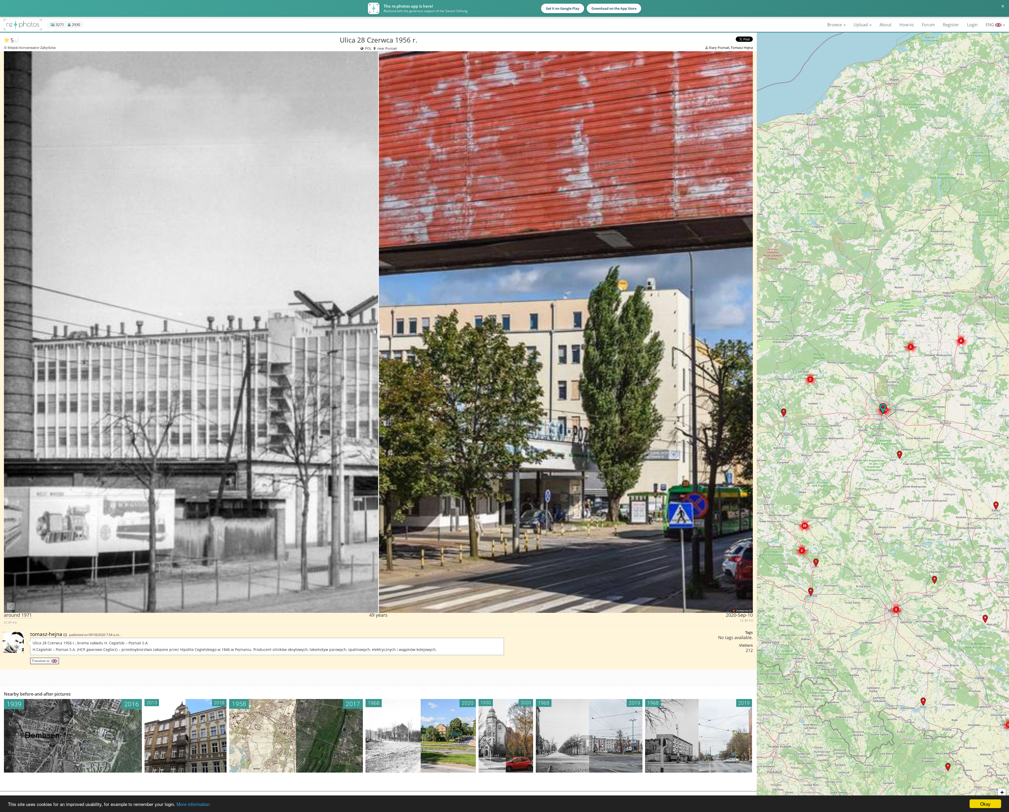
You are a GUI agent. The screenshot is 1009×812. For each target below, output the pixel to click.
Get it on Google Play (562, 8)
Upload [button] (861, 25)
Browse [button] (835, 25)
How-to (906, 25)
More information (193, 804)
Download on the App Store (613, 8)
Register (951, 25)
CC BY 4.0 (10, 622)
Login (972, 25)
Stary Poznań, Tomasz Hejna (731, 47)
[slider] (378, 332)
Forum (928, 25)
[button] (923, 701)
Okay (985, 803)
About (885, 25)
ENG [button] (990, 25)
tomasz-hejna (47, 634)
